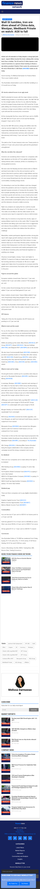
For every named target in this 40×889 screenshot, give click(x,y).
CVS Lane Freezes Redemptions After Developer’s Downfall (23, 776)
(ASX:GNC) (11, 362)
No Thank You (13, 883)
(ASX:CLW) (34, 400)
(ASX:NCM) (9, 378)
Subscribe (34, 710)
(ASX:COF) (29, 409)
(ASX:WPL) (25, 376)
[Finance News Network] (12, 4)
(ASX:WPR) (23, 347)
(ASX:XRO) (34, 362)
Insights (20, 859)
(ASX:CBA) (26, 352)
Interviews (20, 853)
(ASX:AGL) (12, 445)
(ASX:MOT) (26, 502)
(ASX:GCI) (23, 500)
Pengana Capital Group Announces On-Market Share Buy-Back (23, 807)
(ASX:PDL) (25, 357)
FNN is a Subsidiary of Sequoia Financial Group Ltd (20, 834)
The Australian (31, 440)
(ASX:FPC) (27, 471)
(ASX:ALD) (20, 345)
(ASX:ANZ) (26, 68)
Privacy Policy (20, 832)
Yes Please (24, 883)
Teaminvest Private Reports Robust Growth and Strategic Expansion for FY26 (24, 786)
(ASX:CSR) (10, 357)
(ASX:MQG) (15, 426)
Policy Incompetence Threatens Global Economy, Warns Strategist (23, 755)
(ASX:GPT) (8, 345)
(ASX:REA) (11, 417)
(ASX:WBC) (18, 383)
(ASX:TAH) (4, 347)
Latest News (20, 847)
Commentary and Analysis (20, 856)
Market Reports (7, 19)
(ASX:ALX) (32, 343)
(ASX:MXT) (23, 505)
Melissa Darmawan (20, 689)
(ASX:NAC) (27, 476)
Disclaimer (20, 830)
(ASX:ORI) (22, 362)
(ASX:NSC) (30, 481)
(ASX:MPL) (15, 440)
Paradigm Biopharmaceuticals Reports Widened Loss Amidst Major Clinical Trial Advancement (24, 798)
